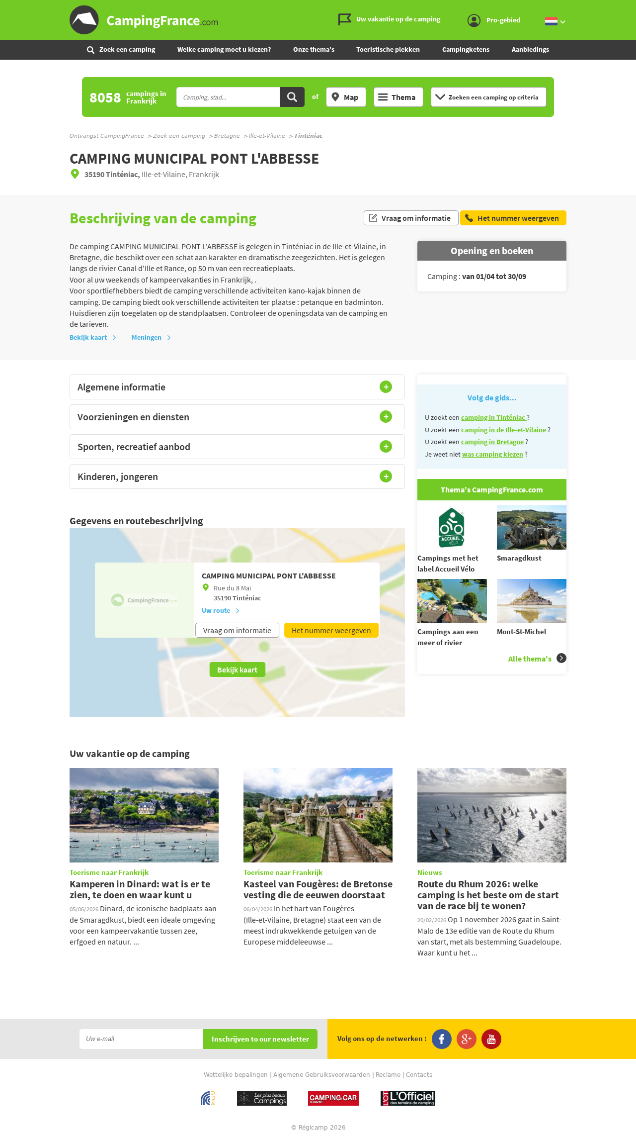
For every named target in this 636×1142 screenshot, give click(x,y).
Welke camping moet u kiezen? (224, 49)
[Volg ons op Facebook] (442, 1039)
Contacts (419, 1074)
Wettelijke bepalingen (236, 1074)
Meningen (146, 337)
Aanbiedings (530, 49)
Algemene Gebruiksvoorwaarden (321, 1074)
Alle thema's (530, 659)
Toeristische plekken (388, 49)
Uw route (216, 610)
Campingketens (465, 49)
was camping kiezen (492, 454)
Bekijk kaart (88, 337)
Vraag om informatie (416, 218)
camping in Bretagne (493, 441)
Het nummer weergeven (331, 630)
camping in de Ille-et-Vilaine (504, 429)
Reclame (388, 1074)
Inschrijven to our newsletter (260, 1039)
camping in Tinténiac (494, 417)
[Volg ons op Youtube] (491, 1039)
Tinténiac (247, 597)
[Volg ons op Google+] (467, 1039)
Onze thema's (313, 49)
